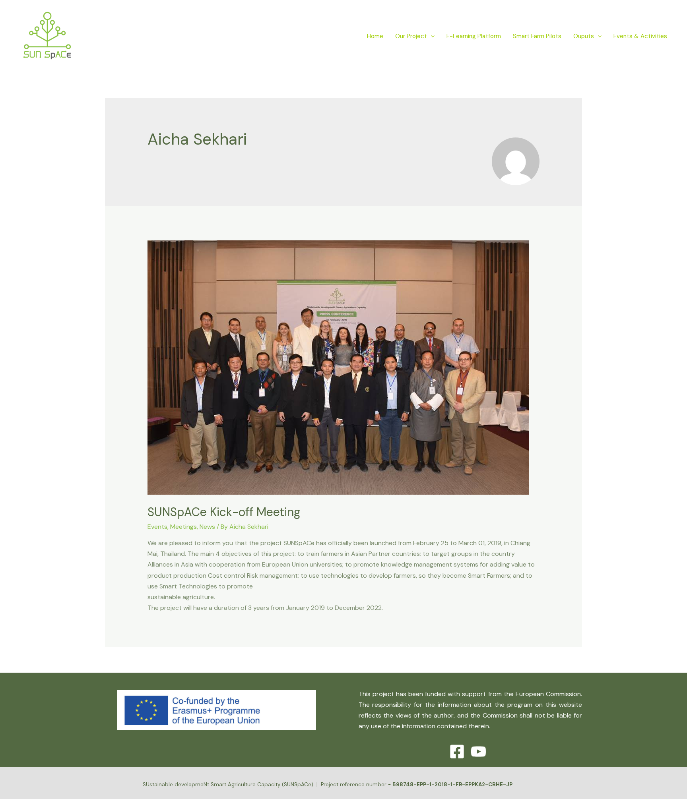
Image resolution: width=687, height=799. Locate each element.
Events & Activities (640, 36)
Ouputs (583, 36)
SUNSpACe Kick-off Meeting (224, 512)
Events (157, 526)
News (207, 526)
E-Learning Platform (473, 36)
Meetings (183, 526)
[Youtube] (478, 751)
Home (375, 36)
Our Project (411, 36)
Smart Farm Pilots (537, 36)
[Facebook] (457, 751)
